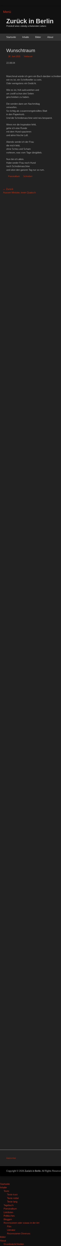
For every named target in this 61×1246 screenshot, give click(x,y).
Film (9, 1226)
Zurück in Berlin (29, 21)
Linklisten (8, 1212)
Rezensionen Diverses (18, 1233)
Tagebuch (8, 1205)
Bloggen (8, 1219)
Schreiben (27, 176)
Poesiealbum (14, 176)
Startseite (11, 37)
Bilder (38, 37)
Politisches (9, 1215)
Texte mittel (13, 1198)
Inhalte (25, 37)
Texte (6, 1191)
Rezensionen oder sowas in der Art (21, 1222)
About (50, 37)
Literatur (11, 1230)
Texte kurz (12, 1194)
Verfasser (28, 56)
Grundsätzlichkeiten (14, 1244)
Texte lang (12, 1201)
